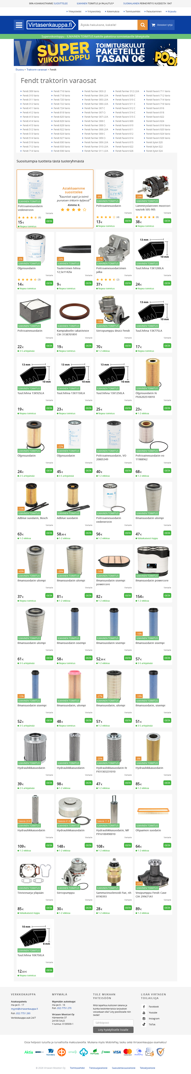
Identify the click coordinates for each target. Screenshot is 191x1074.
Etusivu (20, 69)
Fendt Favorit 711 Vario (158, 91)
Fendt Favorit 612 (124, 133)
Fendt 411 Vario (30, 108)
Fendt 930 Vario (61, 142)
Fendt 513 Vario (30, 133)
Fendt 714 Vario (30, 150)
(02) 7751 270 (64, 1008)
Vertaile (49, 213)
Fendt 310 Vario (30, 95)
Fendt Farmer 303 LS (95, 91)
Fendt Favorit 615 (124, 142)
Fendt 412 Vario (30, 112)
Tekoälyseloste (147, 1067)
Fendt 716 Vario (61, 91)
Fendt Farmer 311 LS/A (96, 150)
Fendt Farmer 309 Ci (95, 137)
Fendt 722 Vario (61, 103)
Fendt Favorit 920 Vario (158, 129)
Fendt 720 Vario (61, 99)
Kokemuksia (113, 11)
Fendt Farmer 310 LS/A (96, 146)
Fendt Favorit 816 (155, 108)
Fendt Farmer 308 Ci (95, 125)
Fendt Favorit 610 (124, 125)
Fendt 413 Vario (30, 116)
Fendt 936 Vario (61, 150)
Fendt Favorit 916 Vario (158, 125)
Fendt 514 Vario (30, 137)
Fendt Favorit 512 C (125, 108)
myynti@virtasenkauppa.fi (24, 1008)
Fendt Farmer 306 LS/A (96, 103)
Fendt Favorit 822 (155, 116)
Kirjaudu (172, 11)
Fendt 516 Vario (30, 142)
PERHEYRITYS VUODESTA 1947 (147, 3)
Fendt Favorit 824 (155, 120)
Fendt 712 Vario (30, 146)
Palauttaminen (154, 11)
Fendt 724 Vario (61, 108)
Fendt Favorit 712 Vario (158, 95)
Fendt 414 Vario (30, 120)
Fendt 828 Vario (61, 125)
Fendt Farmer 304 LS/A (96, 95)
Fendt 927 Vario (61, 137)
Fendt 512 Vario (30, 129)
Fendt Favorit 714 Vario (158, 99)
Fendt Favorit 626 (124, 150)
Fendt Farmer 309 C (94, 133)
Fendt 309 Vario (30, 91)
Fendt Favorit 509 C (125, 95)
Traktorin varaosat (37, 69)
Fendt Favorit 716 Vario (158, 103)
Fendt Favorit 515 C (125, 116)
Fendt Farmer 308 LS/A (96, 129)
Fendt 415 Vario (30, 125)
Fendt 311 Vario (30, 99)
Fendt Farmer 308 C (94, 120)
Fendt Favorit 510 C (125, 99)
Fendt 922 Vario (61, 129)
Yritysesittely (94, 11)
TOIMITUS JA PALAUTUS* (95, 3)
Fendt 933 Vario (61, 146)
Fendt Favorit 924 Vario (158, 133)
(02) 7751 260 (23, 1013)
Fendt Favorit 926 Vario (158, 137)
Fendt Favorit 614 (124, 137)
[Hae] (142, 25)
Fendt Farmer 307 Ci (95, 112)
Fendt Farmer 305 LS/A (96, 99)
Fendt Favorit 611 (124, 129)
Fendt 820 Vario (61, 116)
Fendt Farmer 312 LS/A (127, 91)
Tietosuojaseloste (98, 1067)
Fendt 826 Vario (61, 120)
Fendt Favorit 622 (124, 146)
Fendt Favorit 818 (155, 112)
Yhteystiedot (74, 11)
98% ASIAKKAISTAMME (48, 3)
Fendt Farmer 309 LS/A (96, 142)
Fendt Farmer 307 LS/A (96, 116)
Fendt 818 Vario (61, 112)
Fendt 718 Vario (61, 95)
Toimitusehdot (133, 11)
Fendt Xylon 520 (154, 142)
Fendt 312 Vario (30, 103)
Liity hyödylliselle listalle (113, 1029)
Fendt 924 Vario (61, 133)
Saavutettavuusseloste (123, 1067)
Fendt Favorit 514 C (125, 112)
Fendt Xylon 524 (154, 150)
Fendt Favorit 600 (124, 120)
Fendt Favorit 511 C (125, 103)
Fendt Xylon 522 (154, 146)
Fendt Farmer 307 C (94, 108)
